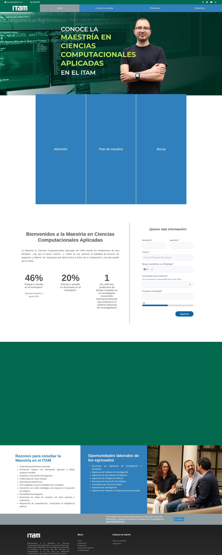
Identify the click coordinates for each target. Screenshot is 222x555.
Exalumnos (199, 8)
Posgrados (117, 544)
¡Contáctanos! (83, 551)
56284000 (36, 2)
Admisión (60, 149)
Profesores (155, 8)
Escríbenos (179, 520)
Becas (161, 149)
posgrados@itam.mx (14, 2)
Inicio (59, 8)
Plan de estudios (111, 149)
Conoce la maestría (104, 8)
